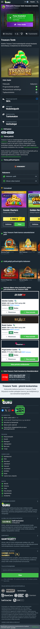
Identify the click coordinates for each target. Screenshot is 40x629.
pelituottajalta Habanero (12, 8)
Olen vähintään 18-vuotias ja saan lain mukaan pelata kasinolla (20, 580)
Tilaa (20, 575)
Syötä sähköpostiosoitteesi (10, 568)
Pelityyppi (9, 106)
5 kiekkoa (10, 132)
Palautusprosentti (11, 99)
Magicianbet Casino (10, 349)
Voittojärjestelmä (11, 122)
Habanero (4, 141)
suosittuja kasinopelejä (31, 147)
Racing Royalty (25, 280)
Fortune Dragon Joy (8, 280)
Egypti (4, 132)
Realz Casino (7, 325)
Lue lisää (13, 627)
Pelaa (19, 224)
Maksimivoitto (10, 114)
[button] (37, 99)
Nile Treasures (27, 252)
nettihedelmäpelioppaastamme (11, 156)
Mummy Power (7, 252)
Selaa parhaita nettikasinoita (20, 364)
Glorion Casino (8, 301)
